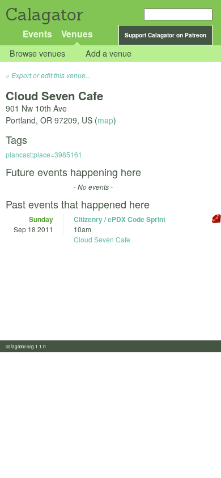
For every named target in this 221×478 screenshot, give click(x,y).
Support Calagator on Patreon (165, 35)
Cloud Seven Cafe (102, 239)
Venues (77, 33)
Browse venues (37, 53)
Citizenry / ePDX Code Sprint (119, 219)
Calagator (44, 14)
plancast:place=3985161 (44, 154)
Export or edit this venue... (51, 75)
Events (37, 33)
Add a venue (108, 53)
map (105, 120)
